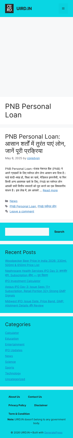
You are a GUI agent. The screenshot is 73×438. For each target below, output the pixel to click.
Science (10, 361)
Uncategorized (15, 379)
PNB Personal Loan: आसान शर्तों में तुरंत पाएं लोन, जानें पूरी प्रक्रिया (35, 143)
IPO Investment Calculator (22, 281)
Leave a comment (22, 211)
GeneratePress (53, 432)
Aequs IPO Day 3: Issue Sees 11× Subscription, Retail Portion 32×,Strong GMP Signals (35, 291)
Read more (50, 190)
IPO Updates (13, 350)
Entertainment (14, 344)
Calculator (12, 333)
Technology (13, 373)
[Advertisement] (36, 55)
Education (12, 338)
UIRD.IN (24, 8)
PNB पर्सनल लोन (47, 206)
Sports (9, 367)
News (13, 201)
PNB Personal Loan (23, 206)
